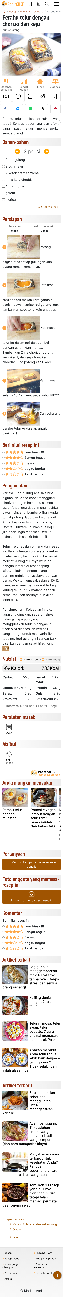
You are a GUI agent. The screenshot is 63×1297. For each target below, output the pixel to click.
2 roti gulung (15, 160)
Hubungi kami (44, 1252)
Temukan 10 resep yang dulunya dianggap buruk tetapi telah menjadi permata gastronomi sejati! (30, 1195)
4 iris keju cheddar (19, 180)
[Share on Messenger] (18, 108)
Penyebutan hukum (47, 1273)
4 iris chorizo (15, 186)
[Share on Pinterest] (55, 108)
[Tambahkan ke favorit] (55, 96)
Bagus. (29, 463)
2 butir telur (14, 166)
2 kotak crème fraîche (22, 173)
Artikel (8, 1278)
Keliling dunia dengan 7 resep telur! (42, 1002)
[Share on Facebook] (5, 108)
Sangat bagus (34, 458)
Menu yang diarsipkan (10, 1266)
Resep (8, 1252)
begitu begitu (34, 469)
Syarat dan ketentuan (41, 1266)
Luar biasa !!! (34, 452)
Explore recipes (14, 1219)
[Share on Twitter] (43, 108)
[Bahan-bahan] (5, 648)
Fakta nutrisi (50, 207)
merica (10, 200)
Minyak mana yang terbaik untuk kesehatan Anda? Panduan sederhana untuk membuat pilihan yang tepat (31, 1164)
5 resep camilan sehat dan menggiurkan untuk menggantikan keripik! (28, 1103)
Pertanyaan (11, 1273)
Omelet (17, 1229)
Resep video (11, 1258)
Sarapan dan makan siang (41, 1224)
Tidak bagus (33, 474)
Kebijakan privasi (46, 1258)
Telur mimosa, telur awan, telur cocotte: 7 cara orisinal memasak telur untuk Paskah (44, 1031)
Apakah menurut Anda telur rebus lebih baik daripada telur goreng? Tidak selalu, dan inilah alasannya (31, 1060)
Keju (15, 1237)
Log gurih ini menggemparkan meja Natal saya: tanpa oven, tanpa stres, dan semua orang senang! (30, 977)
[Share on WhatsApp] (30, 108)
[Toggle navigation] (56, 4)
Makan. (17, 1224)
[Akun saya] (38, 4)
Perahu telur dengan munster (12, 814)
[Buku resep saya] (30, 4)
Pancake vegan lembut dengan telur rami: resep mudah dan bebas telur (43, 818)
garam (10, 193)
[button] (6, 54)
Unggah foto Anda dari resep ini (31, 900)
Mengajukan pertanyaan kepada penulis (33, 864)
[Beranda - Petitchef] (4, 11)
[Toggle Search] (47, 4)
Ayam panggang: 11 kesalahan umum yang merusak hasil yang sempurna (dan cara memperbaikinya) (29, 1133)
